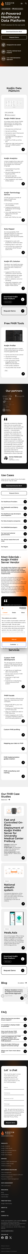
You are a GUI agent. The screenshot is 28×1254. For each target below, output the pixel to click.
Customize (13, 644)
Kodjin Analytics (5, 1146)
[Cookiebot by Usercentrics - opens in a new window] (19, 608)
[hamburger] (21, 3)
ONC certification (6, 1185)
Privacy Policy (5, 1246)
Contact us (4, 1215)
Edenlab (24, 1220)
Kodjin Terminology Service (8, 1150)
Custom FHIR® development (9, 1161)
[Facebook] (2, 1237)
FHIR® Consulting (6, 1165)
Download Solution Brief (14, 31)
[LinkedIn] (6, 1237)
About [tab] (23, 612)
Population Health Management (10, 1179)
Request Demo (14, 37)
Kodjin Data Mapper (6, 1154)
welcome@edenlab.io (7, 1135)
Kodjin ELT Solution (6, 1152)
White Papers (5, 1194)
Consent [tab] (5, 612)
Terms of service (5, 1248)
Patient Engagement (7, 1177)
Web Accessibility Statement (9, 1251)
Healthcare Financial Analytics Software (12, 1174)
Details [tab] (14, 612)
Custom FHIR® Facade (7, 1163)
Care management (6, 1172)
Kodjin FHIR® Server (6, 1148)
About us (4, 1207)
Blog (2, 1192)
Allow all (14, 639)
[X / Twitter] (10, 1237)
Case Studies (4, 1196)
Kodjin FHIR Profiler (6, 1203)
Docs (3, 1211)
